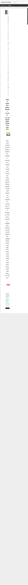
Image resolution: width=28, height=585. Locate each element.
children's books (7, 301)
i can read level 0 (8, 305)
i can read (7, 302)
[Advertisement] (16, 30)
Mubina (7, 297)
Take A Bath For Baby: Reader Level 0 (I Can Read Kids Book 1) (8, 54)
